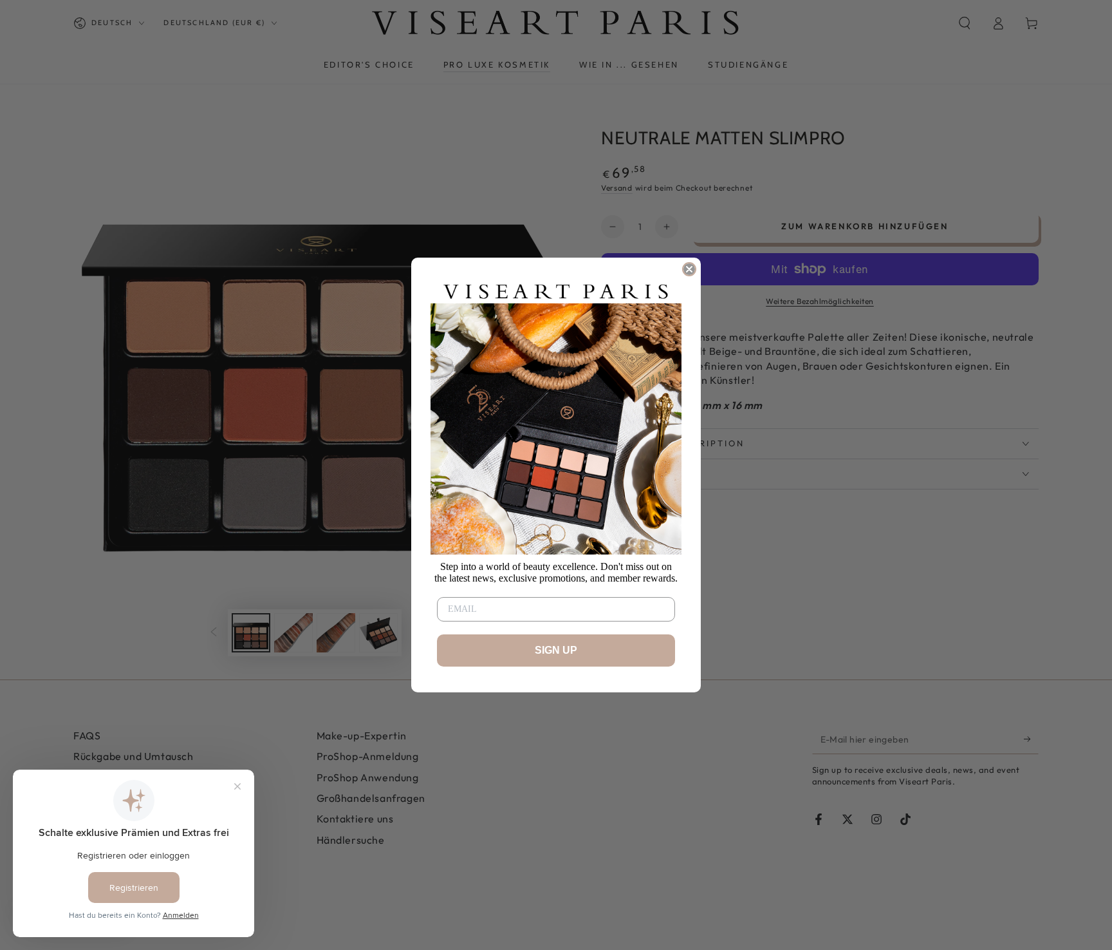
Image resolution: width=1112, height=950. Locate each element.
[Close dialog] (689, 269)
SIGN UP (556, 650)
